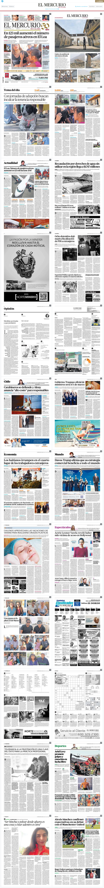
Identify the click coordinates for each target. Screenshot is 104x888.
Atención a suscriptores (82, 6)
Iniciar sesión (99, 6)
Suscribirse (91, 6)
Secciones (5, 6)
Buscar (12, 6)
